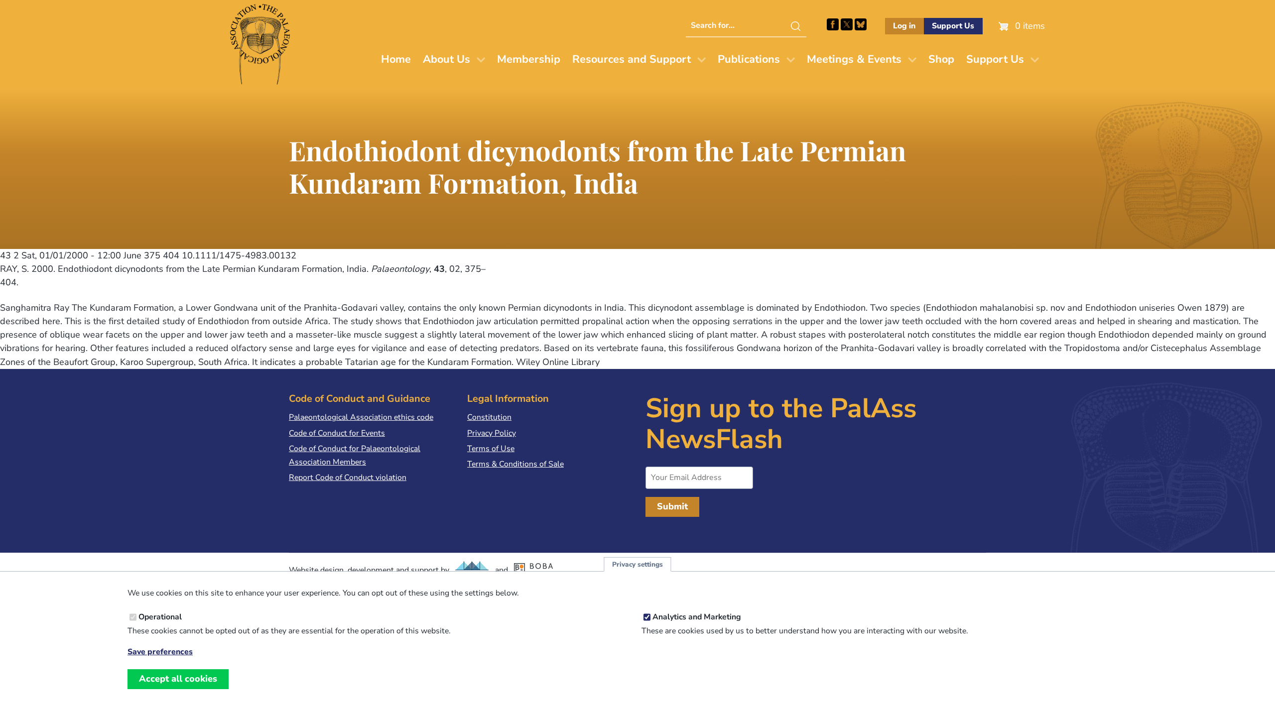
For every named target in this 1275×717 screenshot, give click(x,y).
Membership (528, 59)
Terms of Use (490, 448)
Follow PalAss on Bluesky (861, 24)
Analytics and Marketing (696, 616)
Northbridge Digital (472, 570)
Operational (160, 616)
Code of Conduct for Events (337, 433)
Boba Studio (538, 570)
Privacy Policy (491, 433)
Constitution (489, 417)
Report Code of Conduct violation (347, 477)
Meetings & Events (854, 59)
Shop (941, 59)
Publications (749, 59)
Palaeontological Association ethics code (361, 417)
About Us (446, 59)
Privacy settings (637, 564)
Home (396, 59)
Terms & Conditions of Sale (515, 464)
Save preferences (160, 652)
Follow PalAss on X (847, 24)
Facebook (833, 24)
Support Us (953, 25)
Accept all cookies (178, 679)
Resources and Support (631, 59)
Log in (904, 25)
